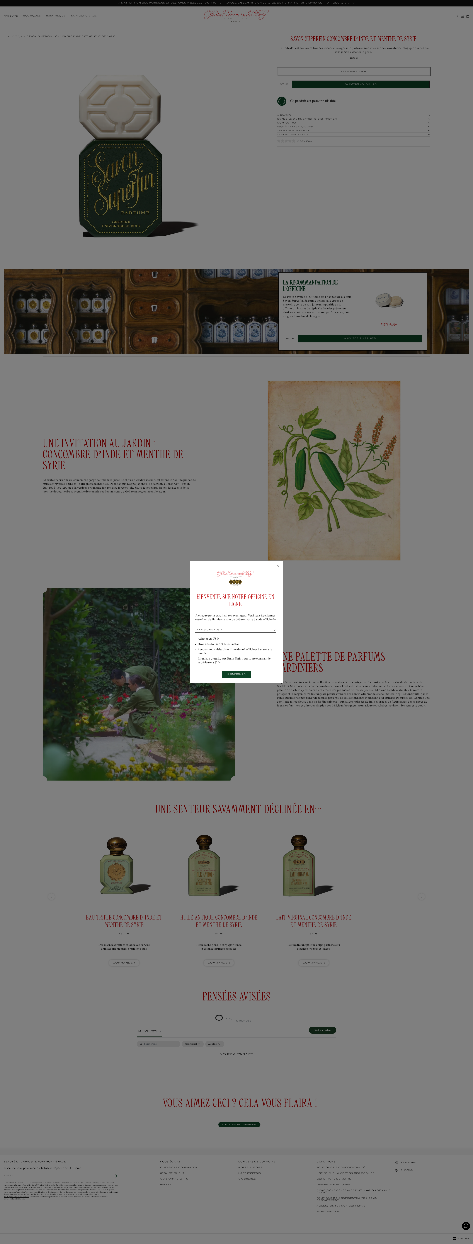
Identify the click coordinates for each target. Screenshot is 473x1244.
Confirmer (236, 674)
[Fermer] (278, 566)
